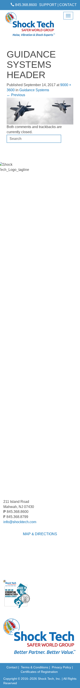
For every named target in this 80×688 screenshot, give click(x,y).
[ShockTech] (30, 25)
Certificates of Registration (39, 671)
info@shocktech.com (19, 522)
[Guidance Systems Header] (40, 111)
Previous (16, 95)
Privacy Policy (61, 667)
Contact (11, 667)
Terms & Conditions (34, 667)
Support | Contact (58, 5)
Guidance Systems (34, 90)
